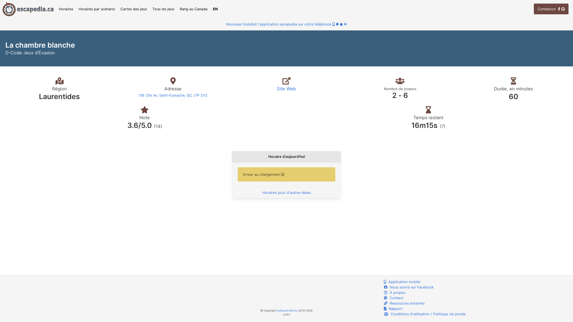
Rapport (395, 308)
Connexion (548, 9)
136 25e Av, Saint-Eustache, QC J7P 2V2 (172, 95)
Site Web (286, 88)
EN (215, 9)
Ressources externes (406, 303)
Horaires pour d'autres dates (286, 192)
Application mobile (403, 282)
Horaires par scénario (97, 9)
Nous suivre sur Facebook (410, 287)
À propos (396, 292)
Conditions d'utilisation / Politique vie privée (427, 314)
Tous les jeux (163, 9)
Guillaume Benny (287, 310)
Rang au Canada (193, 9)
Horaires (66, 9)
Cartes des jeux (133, 9)
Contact (395, 298)
